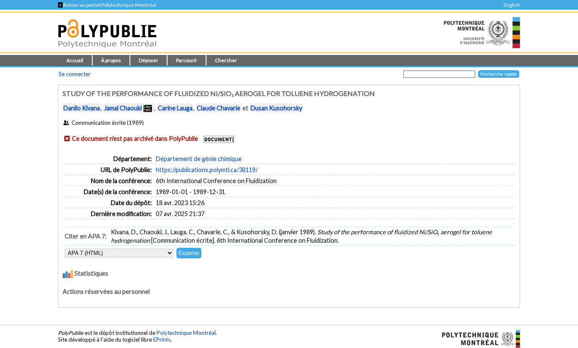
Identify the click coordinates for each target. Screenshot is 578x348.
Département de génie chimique (199, 158)
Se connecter (75, 74)
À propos (111, 60)
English (512, 5)
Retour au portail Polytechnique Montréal (107, 5)
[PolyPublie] (107, 50)
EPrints (162, 339)
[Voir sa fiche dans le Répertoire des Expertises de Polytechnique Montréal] (148, 108)
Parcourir (186, 60)
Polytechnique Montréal (186, 332)
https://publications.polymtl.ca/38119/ (207, 169)
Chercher (226, 60)
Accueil (74, 60)
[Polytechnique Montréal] (477, 338)
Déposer (148, 60)
